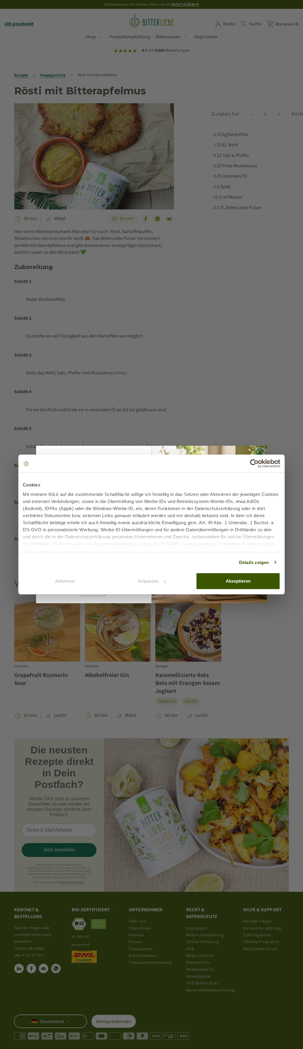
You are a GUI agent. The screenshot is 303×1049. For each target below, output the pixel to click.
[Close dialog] (260, 452)
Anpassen (148, 580)
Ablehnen (65, 580)
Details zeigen (254, 562)
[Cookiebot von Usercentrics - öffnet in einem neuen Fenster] (254, 463)
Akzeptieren (238, 580)
